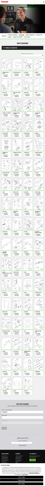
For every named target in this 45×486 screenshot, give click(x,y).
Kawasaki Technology (5, 460)
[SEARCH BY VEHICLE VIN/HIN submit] (33, 443)
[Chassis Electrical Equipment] (17, 105)
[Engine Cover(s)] (17, 165)
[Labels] (28, 265)
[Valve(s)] (17, 383)
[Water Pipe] (28, 383)
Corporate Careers (5, 462)
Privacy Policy (25, 474)
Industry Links (18, 461)
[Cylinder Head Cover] (38, 145)
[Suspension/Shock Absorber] (28, 344)
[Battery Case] (6, 85)
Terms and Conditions (33, 473)
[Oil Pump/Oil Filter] (38, 285)
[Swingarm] (38, 344)
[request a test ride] (38, 2)
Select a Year (4, 415)
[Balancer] (38, 65)
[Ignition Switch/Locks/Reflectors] (6, 265)
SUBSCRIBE (33, 460)
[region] (22, 474)
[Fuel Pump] (17, 224)
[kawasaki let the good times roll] (4, 2)
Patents (17, 462)
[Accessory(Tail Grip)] (17, 65)
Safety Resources (18, 458)
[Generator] (17, 244)
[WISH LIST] (35, 2)
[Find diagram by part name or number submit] (42, 55)
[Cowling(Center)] (17, 126)
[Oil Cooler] (17, 285)
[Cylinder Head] (28, 145)
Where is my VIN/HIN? (22, 445)
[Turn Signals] (6, 383)
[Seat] (28, 323)
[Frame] (6, 184)
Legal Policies (4, 461)
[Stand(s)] (6, 344)
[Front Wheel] (28, 204)
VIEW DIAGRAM (6, 94)
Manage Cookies (21, 480)
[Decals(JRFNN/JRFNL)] (6, 165)
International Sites (5, 458)
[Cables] (38, 85)
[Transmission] (38, 364)
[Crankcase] (38, 126)
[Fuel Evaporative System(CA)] (38, 204)
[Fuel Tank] (28, 224)
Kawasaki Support (18, 457)
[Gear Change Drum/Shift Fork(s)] (38, 224)
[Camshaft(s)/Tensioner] (6, 105)
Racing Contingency (19, 460)
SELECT (4, 428)
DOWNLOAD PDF (6, 76)
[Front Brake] (28, 184)
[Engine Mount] (28, 165)
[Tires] (28, 364)
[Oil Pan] (28, 285)
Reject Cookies (21, 484)
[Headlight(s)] (38, 244)
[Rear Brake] (28, 304)
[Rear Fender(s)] (38, 304)
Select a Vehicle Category (7, 410)
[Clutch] (28, 105)
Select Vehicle (4, 420)
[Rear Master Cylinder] (6, 323)
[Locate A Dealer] (40, 2)
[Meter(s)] (38, 265)
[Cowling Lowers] (6, 126)
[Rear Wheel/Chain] (17, 323)
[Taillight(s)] (6, 364)
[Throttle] (17, 364)
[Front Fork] (6, 204)
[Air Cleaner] (28, 65)
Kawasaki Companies (5, 457)
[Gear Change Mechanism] (6, 244)
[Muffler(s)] (6, 285)
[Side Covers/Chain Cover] (38, 323)
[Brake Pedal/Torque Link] (17, 85)
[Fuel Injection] (6, 224)
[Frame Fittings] (17, 184)
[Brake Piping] (28, 85)
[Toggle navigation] (43, 2)
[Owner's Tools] (6, 304)
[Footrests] (38, 165)
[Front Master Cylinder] (17, 204)
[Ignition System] (17, 265)
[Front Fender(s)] (38, 184)
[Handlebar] (28, 244)
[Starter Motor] (17, 344)
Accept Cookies (21, 477)
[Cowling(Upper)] (28, 126)
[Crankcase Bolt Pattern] (6, 145)
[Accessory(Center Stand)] (6, 65)
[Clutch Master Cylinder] (38, 105)
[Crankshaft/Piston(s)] (17, 145)
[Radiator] (17, 304)
